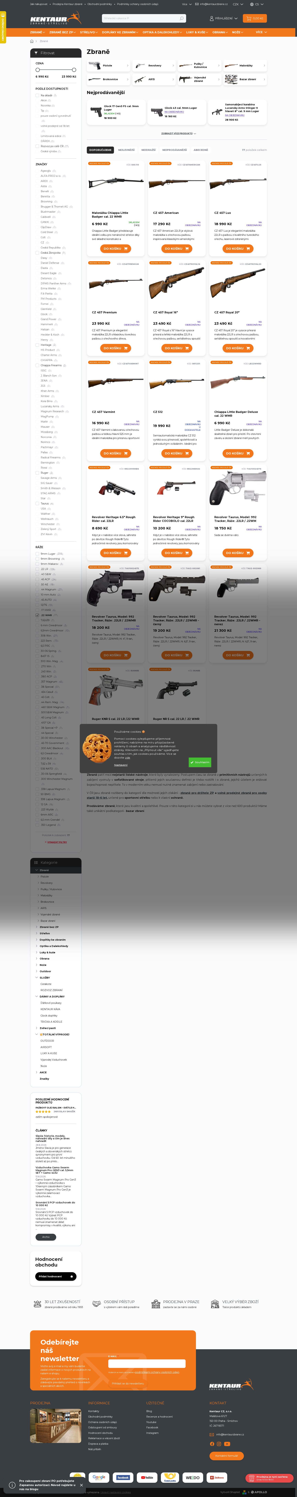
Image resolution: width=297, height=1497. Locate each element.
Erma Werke (50, 288)
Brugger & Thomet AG (56, 206)
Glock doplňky (49, 1015)
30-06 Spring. (50, 651)
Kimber (47, 396)
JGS (45, 386)
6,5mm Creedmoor (55, 630)
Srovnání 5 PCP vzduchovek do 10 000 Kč (55, 1204)
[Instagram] (219, 1443)
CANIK (47, 222)
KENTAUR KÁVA (50, 1009)
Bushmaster (50, 211)
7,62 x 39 (48, 763)
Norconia (48, 437)
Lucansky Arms (52, 406)
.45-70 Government (54, 743)
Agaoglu (48, 170)
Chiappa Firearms (53, 365)
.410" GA (47, 722)
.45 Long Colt (50, 717)
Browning (49, 201)
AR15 (43, 908)
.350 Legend (50, 825)
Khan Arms (49, 391)
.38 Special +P (51, 728)
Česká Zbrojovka (52, 253)
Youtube (151, 1422)
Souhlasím (202, 762)
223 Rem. (49, 641)
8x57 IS (47, 656)
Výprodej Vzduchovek (54, 1059)
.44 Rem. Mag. (52, 702)
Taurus (47, 503)
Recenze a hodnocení (159, 1416)
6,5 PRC (47, 646)
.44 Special (49, 733)
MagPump (49, 416)
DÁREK (47, 141)
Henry (46, 340)
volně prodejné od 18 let (55, 128)
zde (127, 757)
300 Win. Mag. (51, 661)
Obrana (44, 958)
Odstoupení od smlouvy (102, 1427)
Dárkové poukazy (51, 1002)
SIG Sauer (49, 483)
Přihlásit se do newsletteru (128, 1383)
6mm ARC (49, 814)
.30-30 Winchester (54, 738)
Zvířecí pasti (48, 1028)
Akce (45, 100)
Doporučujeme (100, 150)
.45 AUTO (48, 600)
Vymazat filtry (57, 842)
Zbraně (44, 870)
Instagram (152, 1433)
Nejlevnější (126, 150)
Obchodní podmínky (99, 4)
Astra (46, 186)
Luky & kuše (47, 952)
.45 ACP (48, 579)
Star (45, 498)
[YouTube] (227, 1443)
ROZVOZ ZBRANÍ (52, 990)
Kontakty (93, 1411)
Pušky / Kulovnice (51, 889)
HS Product (50, 350)
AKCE (43, 1072)
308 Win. (49, 635)
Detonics (48, 278)
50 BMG (47, 794)
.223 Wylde (49, 809)
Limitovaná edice (53, 136)
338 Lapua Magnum (55, 799)
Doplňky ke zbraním (53, 939)
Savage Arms (51, 478)
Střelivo (45, 933)
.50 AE (47, 584)
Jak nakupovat (38, 4)
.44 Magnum (51, 589)
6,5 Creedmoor (51, 753)
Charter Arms (51, 355)
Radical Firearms (53, 457)
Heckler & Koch (52, 334)
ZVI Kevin (49, 534)
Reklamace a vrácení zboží (104, 1438)
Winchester (50, 524)
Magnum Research (54, 411)
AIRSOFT (46, 1047)
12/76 (46, 605)
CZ (44, 242)
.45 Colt (47, 697)
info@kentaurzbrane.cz (230, 1434)
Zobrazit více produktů (176, 133)
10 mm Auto (50, 594)
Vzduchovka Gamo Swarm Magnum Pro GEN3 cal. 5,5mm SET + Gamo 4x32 (54, 1170)
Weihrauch (49, 519)
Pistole (45, 876)
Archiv (46, 1237)
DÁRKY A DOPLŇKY (52, 996)
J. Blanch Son (51, 375)
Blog (149, 1411)
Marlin (46, 421)
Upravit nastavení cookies (115, 1492)
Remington (50, 462)
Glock (46, 314)
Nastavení (121, 765)
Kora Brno (49, 401)
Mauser (47, 427)
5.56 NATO (49, 768)
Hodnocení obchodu (100, 1433)
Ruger (46, 473)
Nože (43, 965)
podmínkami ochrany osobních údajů (157, 1372)
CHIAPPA (49, 360)
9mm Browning (52, 558)
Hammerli (49, 324)
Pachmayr (49, 447)
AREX (46, 181)
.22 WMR (49, 615)
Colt (45, 237)
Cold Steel (49, 232)
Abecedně (201, 150)
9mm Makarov (51, 564)
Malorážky (46, 895)
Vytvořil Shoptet (230, 1492)
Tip (44, 110)
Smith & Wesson (53, 488)
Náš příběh (94, 1449)
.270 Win (48, 666)
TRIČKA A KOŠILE (51, 1021)
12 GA (46, 804)
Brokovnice (47, 901)
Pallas (46, 452)
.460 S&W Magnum (54, 707)
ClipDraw (48, 227)
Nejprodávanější (174, 150)
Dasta (46, 268)
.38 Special (50, 687)
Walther (47, 514)
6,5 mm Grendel (52, 820)
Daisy (46, 258)
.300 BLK (48, 758)
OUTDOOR (47, 1040)
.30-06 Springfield (53, 774)
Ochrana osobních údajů (102, 1422)
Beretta (47, 196)
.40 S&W (48, 574)
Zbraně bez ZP (49, 927)
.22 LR (47, 569)
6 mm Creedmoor (53, 625)
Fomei (47, 304)
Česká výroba (50, 151)
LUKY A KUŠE (49, 1053)
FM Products (50, 298)
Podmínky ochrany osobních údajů (137, 4)
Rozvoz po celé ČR (54, 146)
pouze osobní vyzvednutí (56, 118)
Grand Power (50, 319)
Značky (44, 1078)
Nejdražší (148, 150)
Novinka (47, 105)
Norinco (47, 442)
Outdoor (45, 971)
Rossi (46, 467)
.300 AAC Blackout (54, 748)
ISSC (46, 370)
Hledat (182, 18)
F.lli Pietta (49, 293)
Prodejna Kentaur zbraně (67, 4)
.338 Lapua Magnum (55, 789)
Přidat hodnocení (50, 1276)
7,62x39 (47, 620)
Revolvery (47, 883)
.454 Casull (49, 692)
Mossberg (49, 432)
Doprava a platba (98, 1443)
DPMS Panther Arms (55, 283)
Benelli (47, 191)
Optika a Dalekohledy (54, 946)
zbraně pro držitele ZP (197, 793)
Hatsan (47, 329)
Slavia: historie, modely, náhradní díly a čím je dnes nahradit (53, 1138)
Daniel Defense (52, 263)
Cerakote (46, 984)
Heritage (48, 345)
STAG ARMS (50, 493)
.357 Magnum (51, 681)
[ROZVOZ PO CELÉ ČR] (115, 186)
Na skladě (48, 95)
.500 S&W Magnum (54, 712)
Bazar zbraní (48, 920)
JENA (46, 380)
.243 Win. (48, 671)
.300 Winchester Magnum (57, 781)
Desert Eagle (51, 273)
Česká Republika (53, 247)
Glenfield (48, 309)
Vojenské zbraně (50, 914)
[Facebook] (212, 1443)
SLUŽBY (45, 977)
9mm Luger (51, 554)
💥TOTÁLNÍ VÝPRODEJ (54, 1034)
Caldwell (48, 217)
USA (45, 508)
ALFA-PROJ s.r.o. (53, 176)
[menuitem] (38, 32)
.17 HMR (48, 610)
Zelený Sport (50, 529)
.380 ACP (48, 676)
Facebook (152, 1427)
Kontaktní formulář (226, 1455)
